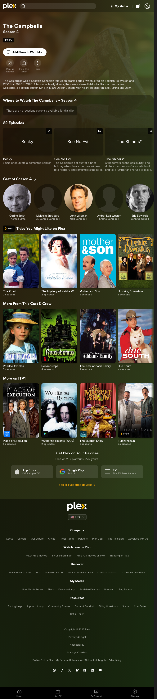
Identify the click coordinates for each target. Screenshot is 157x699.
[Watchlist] (138, 6)
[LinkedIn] (92, 670)
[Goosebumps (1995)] (59, 340)
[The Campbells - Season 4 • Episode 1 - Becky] (27, 150)
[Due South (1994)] (136, 340)
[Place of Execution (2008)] (21, 414)
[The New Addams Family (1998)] (98, 340)
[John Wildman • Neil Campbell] (78, 202)
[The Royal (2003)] (21, 265)
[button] (147, 6)
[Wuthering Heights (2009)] (59, 414)
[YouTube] (100, 670)
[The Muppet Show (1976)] (98, 414)
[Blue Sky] (77, 670)
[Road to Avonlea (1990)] (21, 340)
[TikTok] (62, 670)
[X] (69, 670)
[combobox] (61, 6)
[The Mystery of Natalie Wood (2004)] (59, 265)
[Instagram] (54, 670)
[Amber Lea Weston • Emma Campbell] (109, 202)
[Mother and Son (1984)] (98, 265)
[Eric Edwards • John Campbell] (140, 202)
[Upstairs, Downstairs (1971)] (136, 265)
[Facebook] (85, 670)
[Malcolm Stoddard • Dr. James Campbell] (48, 202)
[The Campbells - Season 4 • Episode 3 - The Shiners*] (129, 150)
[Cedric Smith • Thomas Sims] (17, 202)
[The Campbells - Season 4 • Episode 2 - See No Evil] (78, 150)
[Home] (9, 6)
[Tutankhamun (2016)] (136, 414)
